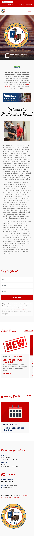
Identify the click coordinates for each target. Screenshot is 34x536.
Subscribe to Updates (19, 310)
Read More (7, 373)
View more (28, 330)
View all (29, 396)
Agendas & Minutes (18, 55)
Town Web (24, 495)
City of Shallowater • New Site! (13, 361)
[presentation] (2, 56)
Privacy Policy (14, 497)
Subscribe (17, 297)
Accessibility (5, 497)
